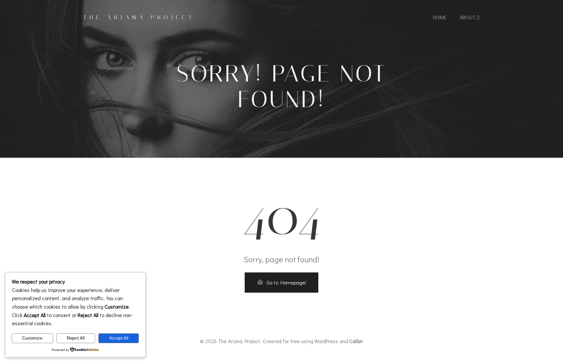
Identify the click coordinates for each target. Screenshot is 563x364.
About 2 (470, 17)
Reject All (76, 338)
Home (440, 17)
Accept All (118, 338)
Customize (32, 338)
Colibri (356, 341)
